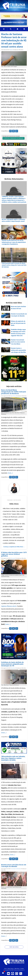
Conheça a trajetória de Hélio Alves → (14, 546)
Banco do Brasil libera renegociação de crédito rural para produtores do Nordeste (13, 391)
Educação (13, 558)
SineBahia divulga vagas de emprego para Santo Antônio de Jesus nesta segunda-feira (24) (18, 332)
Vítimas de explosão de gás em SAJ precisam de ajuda (18, 323)
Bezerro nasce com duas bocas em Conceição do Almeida (13, 865)
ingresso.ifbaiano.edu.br (8, 606)
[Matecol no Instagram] (14, 144)
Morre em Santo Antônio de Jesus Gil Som (18, 307)
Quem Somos (11, 968)
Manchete (13, 668)
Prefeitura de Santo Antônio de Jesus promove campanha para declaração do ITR (12, 664)
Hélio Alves (17, 968)
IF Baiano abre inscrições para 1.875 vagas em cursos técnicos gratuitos (14, 554)
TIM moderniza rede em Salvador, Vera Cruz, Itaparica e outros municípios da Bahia (13, 758)
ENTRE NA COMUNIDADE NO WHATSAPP (14, 138)
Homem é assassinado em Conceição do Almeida (19, 315)
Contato (22, 968)
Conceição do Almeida (15, 868)
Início (5, 968)
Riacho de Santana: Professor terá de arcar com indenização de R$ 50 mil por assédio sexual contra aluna (14, 40)
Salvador (13, 762)
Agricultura (13, 395)
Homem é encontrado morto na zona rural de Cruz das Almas (18, 342)
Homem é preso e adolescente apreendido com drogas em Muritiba (18, 350)
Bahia (11, 49)
